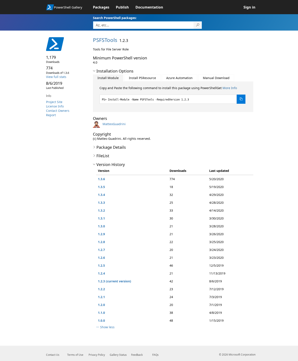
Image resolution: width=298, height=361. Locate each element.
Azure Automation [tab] (179, 78)
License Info (55, 106)
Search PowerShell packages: (115, 18)
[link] (104, 7)
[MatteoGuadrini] (97, 124)
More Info (230, 88)
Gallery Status (118, 355)
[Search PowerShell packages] (198, 25)
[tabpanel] (172, 95)
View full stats (56, 77)
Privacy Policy (97, 355)
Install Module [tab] (108, 78)
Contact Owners (57, 111)
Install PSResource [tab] (142, 78)
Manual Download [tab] (216, 78)
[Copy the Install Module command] (241, 99)
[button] (94, 71)
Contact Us (52, 355)
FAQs (155, 355)
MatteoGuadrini (114, 124)
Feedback (137, 355)
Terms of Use (75, 355)
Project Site (54, 102)
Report (51, 115)
